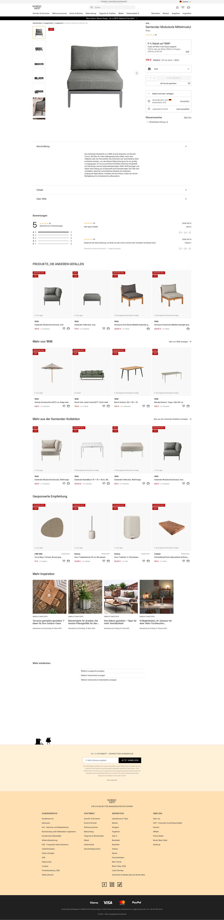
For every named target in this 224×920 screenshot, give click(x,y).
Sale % (114, 836)
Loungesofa (58, 23)
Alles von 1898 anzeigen (178, 342)
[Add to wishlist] (64, 328)
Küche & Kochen (76, 13)
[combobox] (185, 2)
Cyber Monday (118, 871)
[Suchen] (92, 7)
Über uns (156, 819)
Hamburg (156, 845)
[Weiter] (136, 73)
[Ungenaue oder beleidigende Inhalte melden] (189, 232)
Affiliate (156, 832)
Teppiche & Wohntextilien (94, 836)
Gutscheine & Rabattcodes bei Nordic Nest (128, 875)
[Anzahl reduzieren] (147, 78)
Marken (166, 13)
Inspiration (187, 13)
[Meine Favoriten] (183, 7)
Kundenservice (48, 819)
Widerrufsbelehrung (49, 840)
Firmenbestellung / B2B (51, 871)
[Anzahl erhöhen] (154, 78)
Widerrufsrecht (47, 875)
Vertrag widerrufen (112, 780)
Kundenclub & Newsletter (51, 836)
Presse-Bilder (158, 836)
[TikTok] (120, 884)
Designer (115, 827)
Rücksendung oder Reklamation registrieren (59, 832)
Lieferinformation (48, 849)
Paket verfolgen (48, 853)
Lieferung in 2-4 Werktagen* (114, 2)
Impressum (46, 823)
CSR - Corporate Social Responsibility (167, 823)
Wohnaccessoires (59, 13)
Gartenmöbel (37, 23)
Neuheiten (155, 13)
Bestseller (116, 845)
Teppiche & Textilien (107, 13)
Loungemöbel (48, 23)
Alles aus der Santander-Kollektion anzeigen (171, 419)
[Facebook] (104, 884)
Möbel (121, 13)
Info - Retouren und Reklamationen (55, 827)
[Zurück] (53, 73)
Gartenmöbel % (132, 13)
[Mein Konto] (177, 7)
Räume (114, 853)
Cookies (45, 866)
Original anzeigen (115, 248)
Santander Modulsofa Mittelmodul (76, 23)
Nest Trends (116, 862)
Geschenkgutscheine (92, 849)
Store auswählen (183, 109)
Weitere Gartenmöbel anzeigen (93, 675)
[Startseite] (37, 7)
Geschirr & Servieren (41, 13)
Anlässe (115, 849)
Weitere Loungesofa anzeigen (92, 671)
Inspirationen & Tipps (120, 819)
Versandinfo (184, 101)
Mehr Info (187, 117)
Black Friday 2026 (119, 866)
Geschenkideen (118, 858)
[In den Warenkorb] (68, 328)
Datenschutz (46, 862)
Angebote (176, 13)
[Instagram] (112, 884)
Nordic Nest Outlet (160, 840)
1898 (187, 52)
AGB (43, 858)
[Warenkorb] (188, 7)
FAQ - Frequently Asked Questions (55, 845)
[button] (151, 35)
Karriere (156, 827)
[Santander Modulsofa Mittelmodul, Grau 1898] (95, 72)
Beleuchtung (91, 13)
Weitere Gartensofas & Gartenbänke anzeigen (99, 680)
